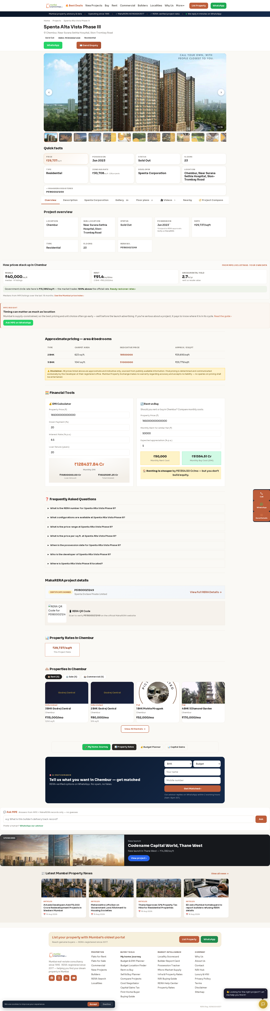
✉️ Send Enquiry (89, 45)
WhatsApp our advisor (31, 826)
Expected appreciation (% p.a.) (156, 440)
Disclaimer (201, 987)
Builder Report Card (169, 961)
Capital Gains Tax (130, 987)
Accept (93, 1004)
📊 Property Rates (124, 747)
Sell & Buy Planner (130, 974)
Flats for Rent (98, 956)
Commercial (127, 5)
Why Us (169, 5)
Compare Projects (130, 978)
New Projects (93, 5)
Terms (198, 983)
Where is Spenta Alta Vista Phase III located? (76, 563)
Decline (107, 1004)
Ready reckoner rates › (123, 289)
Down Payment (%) (59, 422)
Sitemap (199, 992)
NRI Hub (199, 969)
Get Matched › (192, 788)
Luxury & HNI (202, 974)
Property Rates (166, 987)
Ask (261, 819)
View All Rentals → (135, 729)
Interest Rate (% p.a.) (60, 434)
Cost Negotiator (129, 983)
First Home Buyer (130, 992)
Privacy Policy (203, 978)
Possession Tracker (169, 965)
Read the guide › (223, 316)
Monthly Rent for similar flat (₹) (156, 428)
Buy (107, 5)
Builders (143, 5)
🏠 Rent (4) (53, 676)
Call (69, 45)
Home (47, 20)
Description (70, 200)
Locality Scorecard (168, 956)
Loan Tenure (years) (59, 447)
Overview (50, 200)
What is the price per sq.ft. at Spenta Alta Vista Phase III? (83, 536)
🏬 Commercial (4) (94, 676)
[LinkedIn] (66, 978)
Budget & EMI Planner (132, 961)
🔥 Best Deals (74, 5)
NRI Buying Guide (167, 978)
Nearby (187, 200)
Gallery (121, 200)
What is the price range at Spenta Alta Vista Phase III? (81, 526)
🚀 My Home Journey (96, 747)
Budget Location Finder (133, 965)
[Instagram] (59, 978)
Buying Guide (127, 996)
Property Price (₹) (58, 409)
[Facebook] (52, 978)
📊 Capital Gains (176, 747)
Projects (56, 20)
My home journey (130, 956)
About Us (200, 961)
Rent (114, 5)
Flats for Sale (98, 961)
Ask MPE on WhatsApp (18, 322)
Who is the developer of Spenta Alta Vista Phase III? (80, 554)
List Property (199, 5)
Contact (199, 965)
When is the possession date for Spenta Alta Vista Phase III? (85, 545)
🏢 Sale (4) (71, 676)
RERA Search (98, 978)
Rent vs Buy (126, 969)
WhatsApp (218, 5)
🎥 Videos (167, 200)
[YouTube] (74, 978)
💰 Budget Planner (150, 747)
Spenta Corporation (96, 200)
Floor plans (144, 200)
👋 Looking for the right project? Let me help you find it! (246, 992)
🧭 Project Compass (211, 200)
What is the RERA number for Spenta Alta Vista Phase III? (83, 508)
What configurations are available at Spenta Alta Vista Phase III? (87, 517)
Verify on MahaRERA (165, 231)
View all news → (220, 873)
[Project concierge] (263, 1004)
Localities (156, 5)
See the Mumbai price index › (69, 295)
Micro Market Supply (169, 969)
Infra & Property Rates (170, 974)
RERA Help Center (168, 983)
